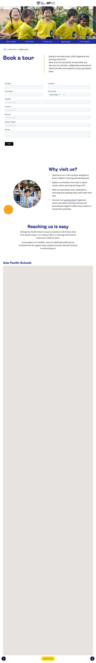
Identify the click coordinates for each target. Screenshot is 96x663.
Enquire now (48, 659)
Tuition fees (29, 41)
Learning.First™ (70, 200)
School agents (85, 41)
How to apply (11, 41)
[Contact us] (4, 658)
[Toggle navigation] (92, 658)
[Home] (48, 3)
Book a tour (66, 41)
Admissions (12, 49)
